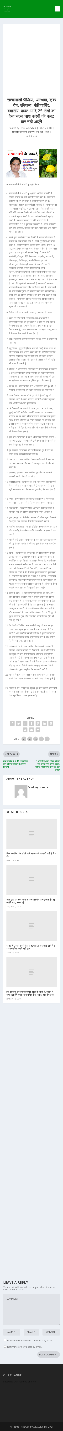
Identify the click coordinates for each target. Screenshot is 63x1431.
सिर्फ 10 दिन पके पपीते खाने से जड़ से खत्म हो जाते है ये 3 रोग (31, 855)
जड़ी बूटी (39, 131)
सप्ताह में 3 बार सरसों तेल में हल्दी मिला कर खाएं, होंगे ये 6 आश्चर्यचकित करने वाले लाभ (30, 947)
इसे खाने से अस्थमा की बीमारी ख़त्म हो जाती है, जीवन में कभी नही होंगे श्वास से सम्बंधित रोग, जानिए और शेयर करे (30, 993)
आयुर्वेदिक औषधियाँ (19, 131)
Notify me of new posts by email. (24, 1346)
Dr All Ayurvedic (28, 127)
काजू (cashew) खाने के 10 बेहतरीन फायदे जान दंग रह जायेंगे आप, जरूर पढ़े (30, 901)
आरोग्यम (31, 131)
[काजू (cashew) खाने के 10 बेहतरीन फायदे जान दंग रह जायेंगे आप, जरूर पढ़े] (31, 880)
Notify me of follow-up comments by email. (30, 1340)
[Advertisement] (31, 57)
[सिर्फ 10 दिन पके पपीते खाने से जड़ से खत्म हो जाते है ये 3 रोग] (31, 834)
